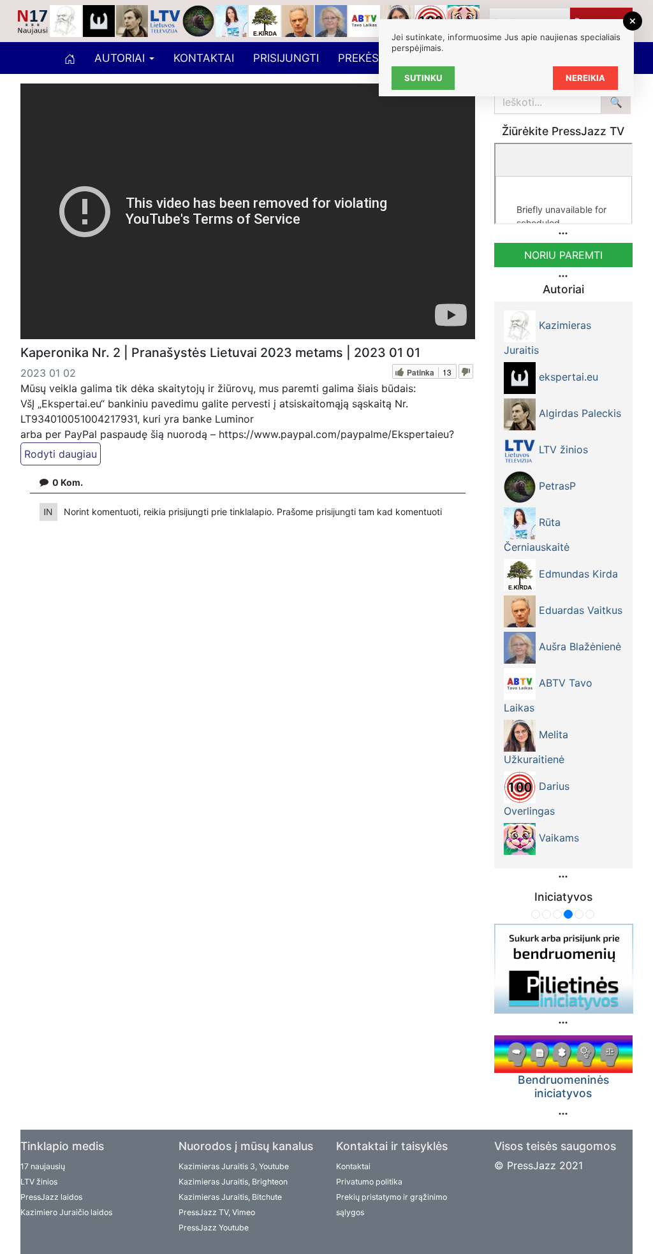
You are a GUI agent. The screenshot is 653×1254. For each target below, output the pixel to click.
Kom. (67, 482)
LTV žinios (38, 1181)
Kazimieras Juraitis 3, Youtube (234, 1166)
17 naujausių (42, 1166)
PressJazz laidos (51, 1197)
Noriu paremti (563, 255)
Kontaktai (203, 58)
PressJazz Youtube (214, 1227)
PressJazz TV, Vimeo (217, 1212)
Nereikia (585, 78)
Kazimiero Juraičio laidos (66, 1212)
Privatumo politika (369, 1181)
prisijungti (337, 511)
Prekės (358, 58)
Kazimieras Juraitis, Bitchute (230, 1197)
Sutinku (423, 78)
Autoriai (121, 58)
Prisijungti (286, 58)
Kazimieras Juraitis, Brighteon (233, 1181)
